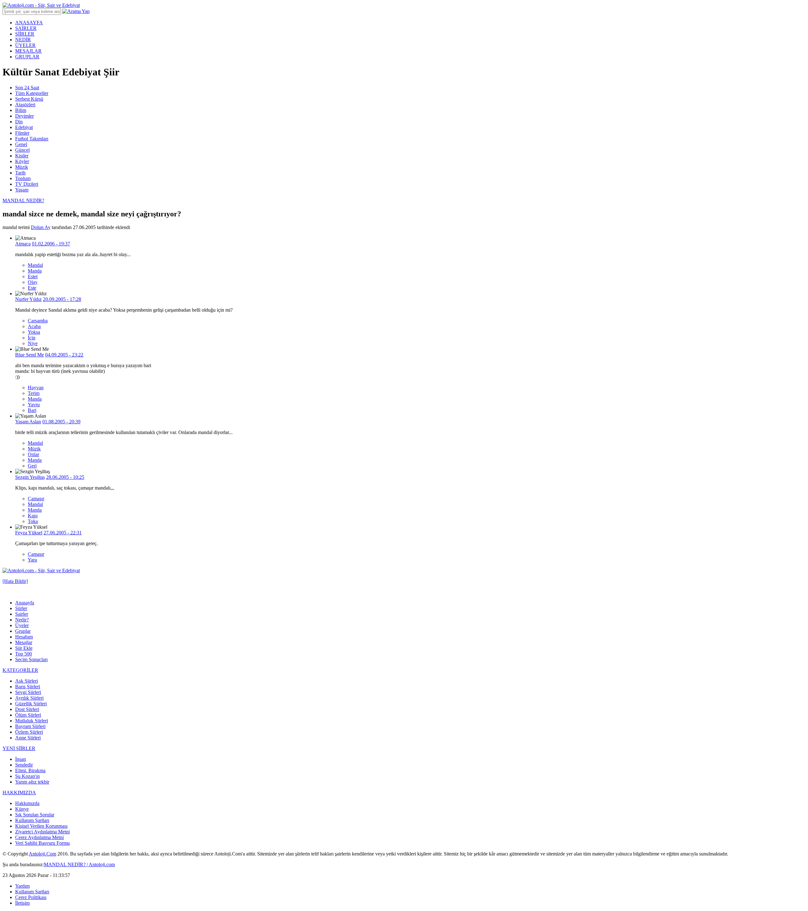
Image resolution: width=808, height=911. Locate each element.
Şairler (21, 614)
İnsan (20, 759)
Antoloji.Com (42, 853)
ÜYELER (25, 45)
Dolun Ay (40, 227)
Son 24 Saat (27, 87)
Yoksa (34, 332)
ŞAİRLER (26, 28)
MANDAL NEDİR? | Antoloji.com (79, 864)
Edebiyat (24, 127)
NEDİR (23, 39)
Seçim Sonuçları (31, 659)
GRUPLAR (27, 56)
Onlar (33, 454)
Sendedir (24, 764)
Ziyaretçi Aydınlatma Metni (42, 831)
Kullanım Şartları (32, 820)
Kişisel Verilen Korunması (41, 826)
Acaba (34, 326)
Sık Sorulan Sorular (34, 814)
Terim (33, 393)
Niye (33, 343)
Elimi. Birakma (30, 770)
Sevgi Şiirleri (28, 692)
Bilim (20, 110)
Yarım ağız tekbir (32, 782)
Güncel (22, 150)
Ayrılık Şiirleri (29, 698)
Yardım (22, 886)
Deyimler (24, 116)
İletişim (22, 903)
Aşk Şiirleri (26, 681)
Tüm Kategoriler (31, 93)
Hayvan (36, 387)
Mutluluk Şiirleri (31, 720)
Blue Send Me (29, 354)
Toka (33, 521)
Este (32, 288)
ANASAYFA (29, 22)
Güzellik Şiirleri (31, 703)
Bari (32, 410)
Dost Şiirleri (27, 709)
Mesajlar (23, 642)
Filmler (22, 133)
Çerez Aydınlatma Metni (39, 837)
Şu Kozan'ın (27, 776)
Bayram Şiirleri (30, 726)
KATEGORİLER (20, 670)
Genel (21, 144)
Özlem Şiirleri (29, 732)
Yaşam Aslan (28, 421)
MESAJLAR (28, 51)
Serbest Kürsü (29, 99)
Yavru (34, 404)
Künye (22, 809)
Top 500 (23, 653)
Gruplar (23, 631)
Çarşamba (38, 320)
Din (19, 121)
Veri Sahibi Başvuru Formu (42, 843)
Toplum (23, 178)
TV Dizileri (26, 184)
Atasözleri (25, 104)
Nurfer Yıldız (28, 299)
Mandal (35, 265)
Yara (32, 559)
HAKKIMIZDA (19, 792)
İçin (31, 337)
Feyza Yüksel (28, 532)
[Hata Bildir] (15, 581)
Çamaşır (36, 498)
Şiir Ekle (24, 648)
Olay (33, 282)
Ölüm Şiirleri (28, 715)
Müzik (21, 167)
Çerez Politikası (30, 897)
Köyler (22, 161)
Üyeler (22, 625)
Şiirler (21, 608)
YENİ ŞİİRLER (19, 748)
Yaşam (21, 189)
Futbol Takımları (31, 138)
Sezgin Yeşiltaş (30, 477)
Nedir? (22, 619)
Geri (32, 465)
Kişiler (21, 155)
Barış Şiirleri (27, 686)
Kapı (33, 515)
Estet (33, 276)
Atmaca (23, 243)
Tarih (20, 172)
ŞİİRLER (24, 34)
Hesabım (24, 636)
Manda (35, 270)
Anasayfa (24, 602)
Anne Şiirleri (28, 737)
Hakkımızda (27, 803)
